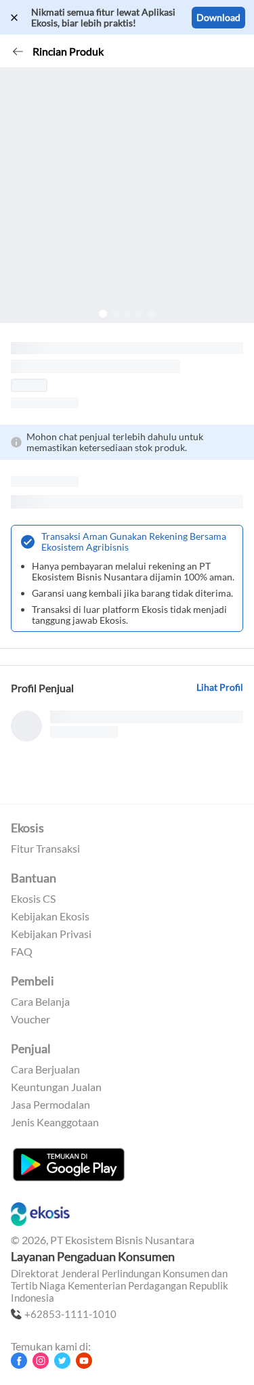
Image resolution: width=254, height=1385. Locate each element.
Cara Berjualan (45, 1069)
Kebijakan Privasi (51, 934)
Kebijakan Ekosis (50, 916)
